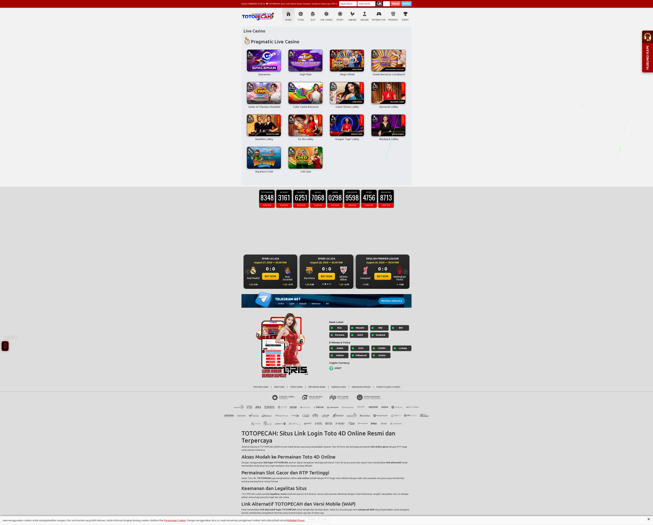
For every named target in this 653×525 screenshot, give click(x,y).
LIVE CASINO (326, 20)
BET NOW (270, 276)
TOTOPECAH (266, 446)
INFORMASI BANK (316, 387)
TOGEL (300, 20)
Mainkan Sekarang (391, 301)
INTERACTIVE (379, 20)
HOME (288, 20)
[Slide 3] (327, 284)
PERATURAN (296, 387)
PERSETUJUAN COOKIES (388, 387)
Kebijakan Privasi (295, 520)
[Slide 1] (323, 284)
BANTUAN (279, 387)
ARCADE (365, 20)
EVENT (405, 20)
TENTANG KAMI (260, 387)
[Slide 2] (325, 284)
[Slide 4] (330, 284)
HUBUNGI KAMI (338, 387)
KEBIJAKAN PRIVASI (361, 387)
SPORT (340, 20)
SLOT (313, 20)
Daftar (406, 3)
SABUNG (352, 20)
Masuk (395, 3)
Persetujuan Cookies (175, 520)
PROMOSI (393, 20)
